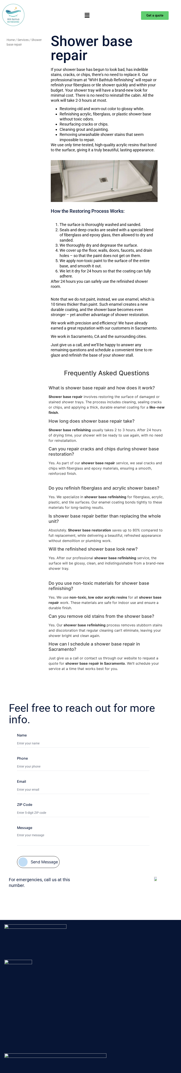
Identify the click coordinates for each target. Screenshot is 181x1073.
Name (22, 735)
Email (21, 781)
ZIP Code (24, 804)
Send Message (44, 862)
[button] (87, 15)
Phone (22, 758)
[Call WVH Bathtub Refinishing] (155, 880)
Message (24, 827)
